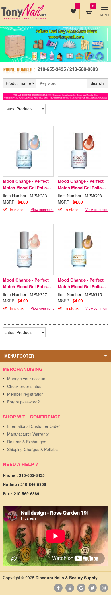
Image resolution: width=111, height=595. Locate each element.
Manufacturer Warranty (28, 434)
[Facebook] (58, 588)
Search (97, 83)
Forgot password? (23, 402)
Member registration (25, 394)
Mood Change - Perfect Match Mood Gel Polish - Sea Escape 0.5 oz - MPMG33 (27, 184)
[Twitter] (92, 588)
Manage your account (26, 378)
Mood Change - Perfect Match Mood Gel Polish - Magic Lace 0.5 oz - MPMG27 (27, 283)
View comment (42, 209)
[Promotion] (55, 96)
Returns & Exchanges (26, 441)
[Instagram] (104, 588)
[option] (55, 44)
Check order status (24, 386)
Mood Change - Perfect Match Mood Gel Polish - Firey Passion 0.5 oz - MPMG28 (82, 184)
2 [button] (58, 56)
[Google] (81, 588)
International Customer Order (33, 426)
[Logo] (23, 11)
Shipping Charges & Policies (32, 449)
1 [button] (52, 56)
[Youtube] (69, 588)
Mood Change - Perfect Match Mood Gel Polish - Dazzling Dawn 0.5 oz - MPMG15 (82, 283)
